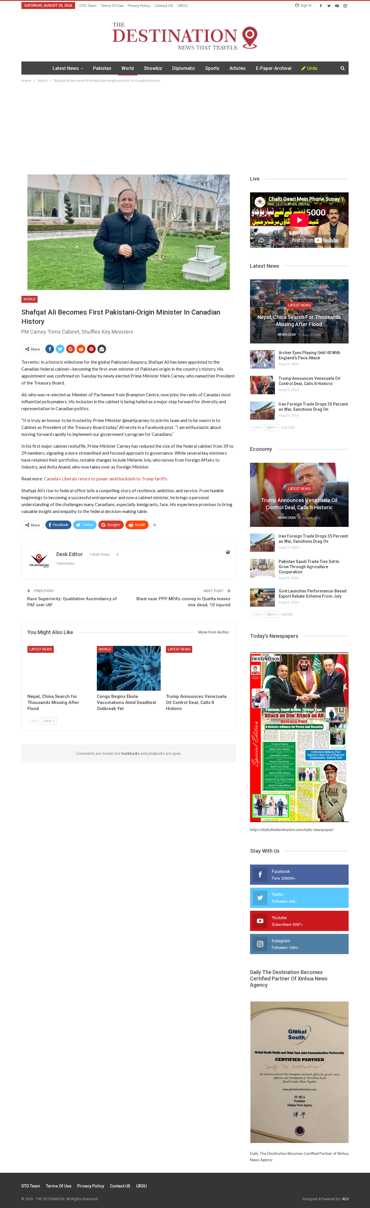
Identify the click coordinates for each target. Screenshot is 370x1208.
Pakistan (102, 68)
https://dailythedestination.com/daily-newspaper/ (292, 829)
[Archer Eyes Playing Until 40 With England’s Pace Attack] (262, 359)
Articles (238, 68)
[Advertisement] (185, 127)
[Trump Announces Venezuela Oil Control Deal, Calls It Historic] (198, 668)
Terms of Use (112, 5)
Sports (212, 68)
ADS (345, 1199)
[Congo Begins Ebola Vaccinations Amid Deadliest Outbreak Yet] (129, 668)
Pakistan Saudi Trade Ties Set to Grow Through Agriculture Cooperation (309, 566)
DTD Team (88, 5)
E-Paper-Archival (273, 68)
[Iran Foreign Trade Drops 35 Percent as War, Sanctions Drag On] (262, 411)
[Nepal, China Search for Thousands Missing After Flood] (59, 668)
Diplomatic (183, 68)
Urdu (312, 68)
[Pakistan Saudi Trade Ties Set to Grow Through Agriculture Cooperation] (262, 568)
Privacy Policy (139, 5)
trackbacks (130, 753)
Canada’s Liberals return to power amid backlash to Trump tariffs (105, 478)
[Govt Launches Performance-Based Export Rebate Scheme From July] (262, 597)
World (127, 68)
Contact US (163, 5)
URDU (182, 5)
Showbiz (153, 68)
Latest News (66, 68)
